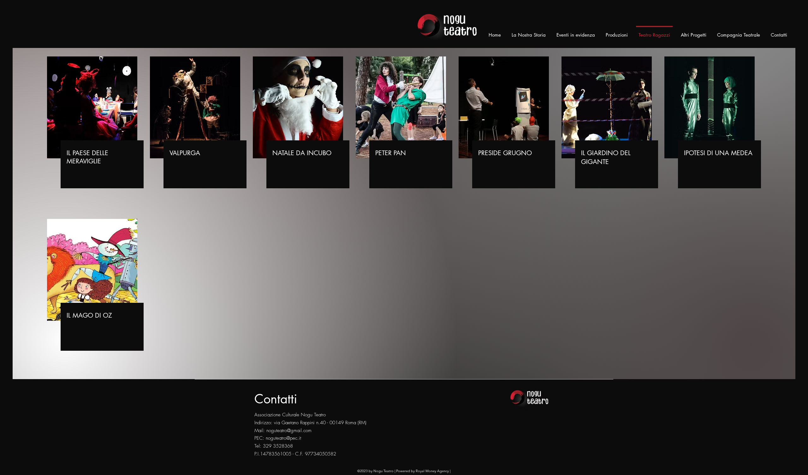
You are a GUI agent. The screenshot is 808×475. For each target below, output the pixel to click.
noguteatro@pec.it (283, 438)
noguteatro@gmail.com (289, 430)
